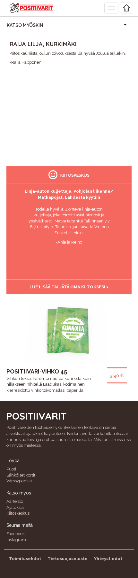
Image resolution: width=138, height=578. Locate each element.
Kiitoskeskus (18, 513)
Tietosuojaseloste (67, 558)
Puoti (11, 469)
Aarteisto (14, 501)
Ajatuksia (15, 507)
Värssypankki (19, 480)
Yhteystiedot (108, 558)
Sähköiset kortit (20, 475)
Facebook (15, 533)
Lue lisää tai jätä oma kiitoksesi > (69, 287)
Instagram (16, 539)
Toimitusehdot (25, 558)
